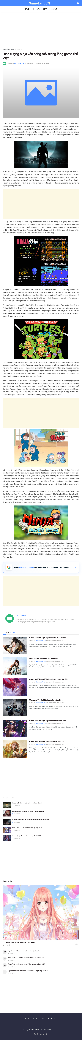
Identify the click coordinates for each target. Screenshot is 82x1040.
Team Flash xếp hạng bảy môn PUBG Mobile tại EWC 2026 (26, 964)
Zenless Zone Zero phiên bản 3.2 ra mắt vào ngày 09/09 (30, 811)
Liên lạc (53, 1019)
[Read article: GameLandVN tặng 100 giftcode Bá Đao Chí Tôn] (15, 645)
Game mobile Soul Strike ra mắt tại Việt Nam (27, 828)
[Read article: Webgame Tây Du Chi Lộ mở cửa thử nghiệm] (15, 707)
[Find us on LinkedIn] (46, 1034)
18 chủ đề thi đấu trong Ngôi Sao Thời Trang (19, 942)
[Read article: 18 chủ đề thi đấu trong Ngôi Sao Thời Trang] (41, 912)
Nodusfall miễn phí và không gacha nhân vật (27, 803)
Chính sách (45, 1019)
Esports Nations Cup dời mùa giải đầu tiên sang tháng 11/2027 (28, 971)
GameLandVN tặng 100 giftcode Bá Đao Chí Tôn (47, 638)
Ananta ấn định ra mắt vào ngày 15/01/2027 (26, 836)
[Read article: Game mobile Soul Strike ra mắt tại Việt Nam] (7, 830)
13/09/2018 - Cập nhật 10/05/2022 (54, 640)
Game (27, 9)
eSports (36, 9)
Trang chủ (6, 49)
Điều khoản (36, 1019)
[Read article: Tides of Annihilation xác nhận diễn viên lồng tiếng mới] (7, 822)
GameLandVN (39, 3)
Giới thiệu (28, 1019)
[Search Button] (78, 3)
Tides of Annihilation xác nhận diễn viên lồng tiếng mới (30, 819)
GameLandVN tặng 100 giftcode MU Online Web (47, 721)
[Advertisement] (41, 30)
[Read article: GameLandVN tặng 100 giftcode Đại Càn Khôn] (15, 749)
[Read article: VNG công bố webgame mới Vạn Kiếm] (15, 666)
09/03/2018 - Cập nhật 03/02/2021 (54, 661)
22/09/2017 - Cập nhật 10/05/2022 (54, 744)
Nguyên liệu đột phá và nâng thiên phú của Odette (24, 951)
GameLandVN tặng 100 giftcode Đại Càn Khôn (46, 742)
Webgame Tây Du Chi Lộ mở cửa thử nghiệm (46, 700)
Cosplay (54, 9)
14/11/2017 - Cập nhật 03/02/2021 (54, 702)
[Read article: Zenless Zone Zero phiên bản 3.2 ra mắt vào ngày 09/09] (7, 813)
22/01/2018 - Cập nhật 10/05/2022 (54, 682)
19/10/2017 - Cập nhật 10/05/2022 (54, 723)
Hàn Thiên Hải (19, 63)
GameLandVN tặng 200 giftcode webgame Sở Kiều (48, 679)
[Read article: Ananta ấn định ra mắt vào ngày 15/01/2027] (7, 838)
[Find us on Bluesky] (43, 1034)
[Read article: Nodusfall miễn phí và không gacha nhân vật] (7, 805)
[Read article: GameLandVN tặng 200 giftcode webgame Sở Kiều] (15, 687)
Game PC (19, 49)
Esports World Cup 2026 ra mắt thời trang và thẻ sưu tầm (26, 957)
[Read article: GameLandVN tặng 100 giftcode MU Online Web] (15, 728)
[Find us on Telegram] (37, 1034)
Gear (45, 9)
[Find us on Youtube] (41, 1034)
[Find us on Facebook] (35, 1034)
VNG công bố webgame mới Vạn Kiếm (43, 659)
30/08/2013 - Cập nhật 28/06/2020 (38, 63)
